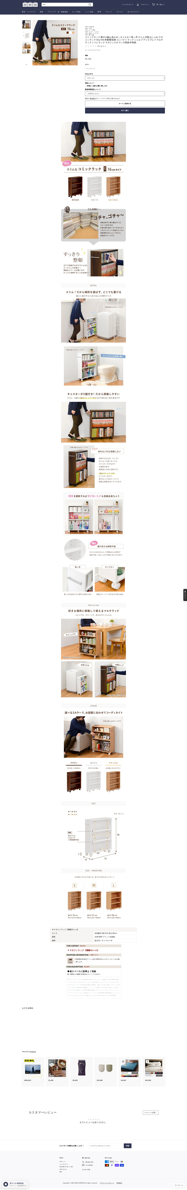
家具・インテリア (29, 12)
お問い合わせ (63, 1169)
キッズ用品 (76, 12)
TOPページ (62, 1161)
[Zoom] (55, 42)
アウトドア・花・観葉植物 (58, 12)
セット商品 (92, 30)
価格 (86, 55)
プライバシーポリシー (107, 1183)
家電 (99, 12)
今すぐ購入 (125, 110)
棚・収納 (91, 35)
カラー (87, 64)
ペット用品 (89, 12)
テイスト (120, 12)
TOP (86, 26)
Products (91, 26)
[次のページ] (26, 63)
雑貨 (41, 12)
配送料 (92, 98)
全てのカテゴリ (133, 12)
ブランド (108, 12)
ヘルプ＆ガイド (128, 4)
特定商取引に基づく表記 (66, 1166)
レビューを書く (151, 1112)
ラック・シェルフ (94, 31)
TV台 (90, 28)
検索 (60, 1171)
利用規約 (119, 1183)
